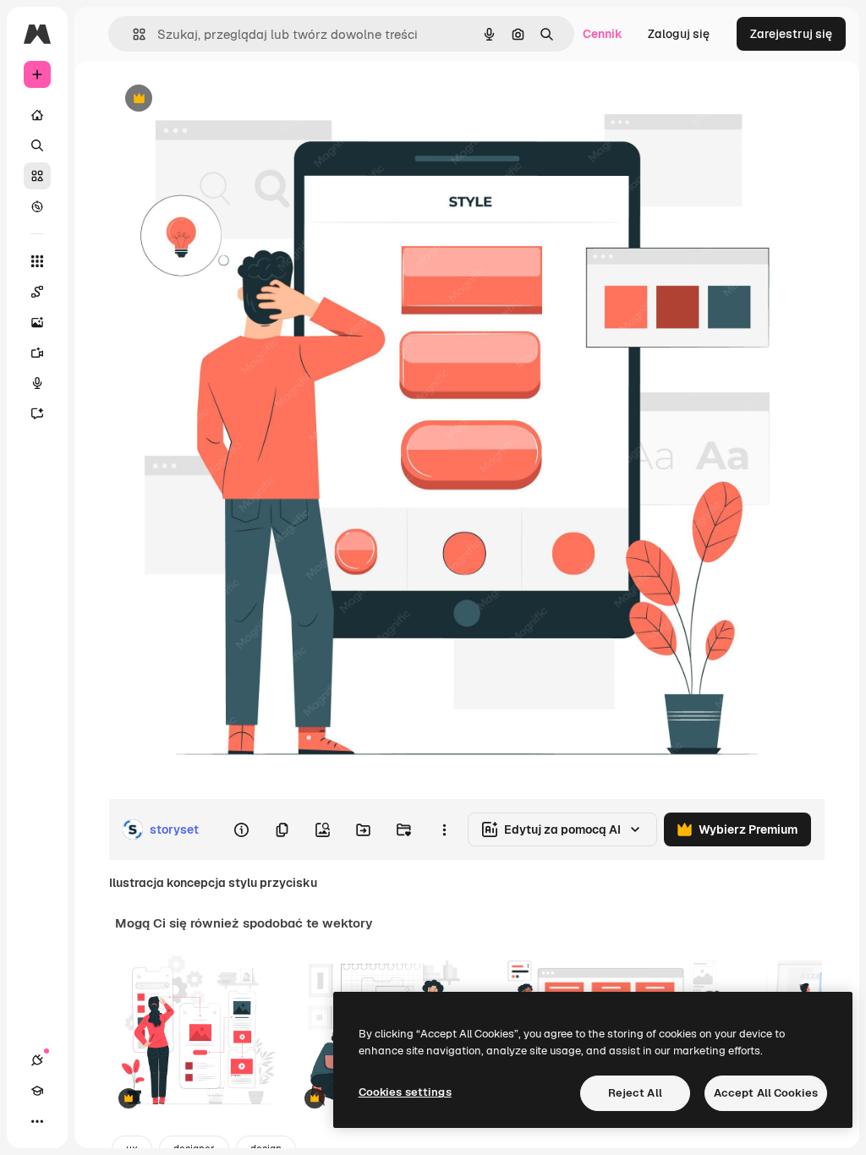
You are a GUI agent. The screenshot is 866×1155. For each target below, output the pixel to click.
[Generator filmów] (37, 352)
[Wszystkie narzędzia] (37, 261)
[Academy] (37, 1090)
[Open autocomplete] (132, 34)
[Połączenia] (37, 1060)
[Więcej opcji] (444, 829)
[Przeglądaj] (37, 206)
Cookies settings (405, 1092)
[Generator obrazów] (37, 322)
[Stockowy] (37, 175)
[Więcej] (37, 1121)
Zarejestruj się (791, 33)
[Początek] (37, 115)
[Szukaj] (37, 145)
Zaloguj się (679, 33)
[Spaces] (37, 291)
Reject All (635, 1093)
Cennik (602, 33)
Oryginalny (225, 99)
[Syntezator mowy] (37, 383)
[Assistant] (37, 413)
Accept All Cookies (766, 1093)
